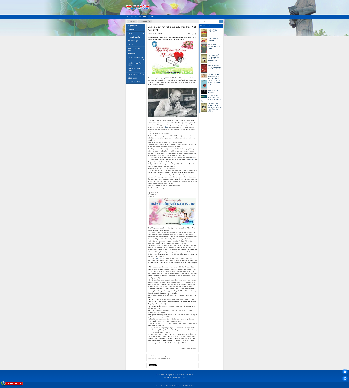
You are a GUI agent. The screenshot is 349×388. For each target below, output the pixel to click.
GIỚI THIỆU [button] (134, 17)
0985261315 (14, 383)
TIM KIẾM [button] (152, 17)
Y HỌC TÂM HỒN (133, 26)
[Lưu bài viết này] (196, 34)
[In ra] (192, 34)
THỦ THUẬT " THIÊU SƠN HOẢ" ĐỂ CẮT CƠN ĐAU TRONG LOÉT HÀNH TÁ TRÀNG (214, 58)
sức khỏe (191, 160)
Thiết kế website (180, 385)
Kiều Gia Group (190, 385)
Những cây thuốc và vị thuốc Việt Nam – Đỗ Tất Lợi (214, 46)
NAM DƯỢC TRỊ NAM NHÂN (134, 49)
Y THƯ (130, 33)
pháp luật (158, 258)
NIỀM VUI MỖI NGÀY (134, 82)
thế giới (166, 127)
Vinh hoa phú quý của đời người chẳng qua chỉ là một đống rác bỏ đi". (211, 98)
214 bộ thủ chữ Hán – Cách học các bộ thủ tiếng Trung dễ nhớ (214, 76)
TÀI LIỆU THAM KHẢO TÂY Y (136, 58)
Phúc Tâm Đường (171, 385)
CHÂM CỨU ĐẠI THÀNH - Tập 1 (212, 31)
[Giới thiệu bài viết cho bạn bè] (189, 34)
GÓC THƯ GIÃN (132, 78)
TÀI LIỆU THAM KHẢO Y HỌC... (135, 64)
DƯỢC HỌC (131, 44)
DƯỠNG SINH (132, 54)
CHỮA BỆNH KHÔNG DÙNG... (134, 69)
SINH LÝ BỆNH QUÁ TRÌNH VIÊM (213, 39)
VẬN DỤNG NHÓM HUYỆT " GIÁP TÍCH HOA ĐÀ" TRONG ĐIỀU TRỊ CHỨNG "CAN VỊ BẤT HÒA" (214, 107)
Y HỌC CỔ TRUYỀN (134, 37)
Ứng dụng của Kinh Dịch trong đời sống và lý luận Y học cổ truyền (214, 67)
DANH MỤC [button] (143, 17)
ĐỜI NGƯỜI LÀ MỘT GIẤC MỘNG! (214, 91)
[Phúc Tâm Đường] (137, 7)
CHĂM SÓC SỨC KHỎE (135, 74)
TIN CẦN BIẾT (132, 30)
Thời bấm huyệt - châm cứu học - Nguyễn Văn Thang (214, 82)
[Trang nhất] (128, 17)
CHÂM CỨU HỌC (133, 41)
